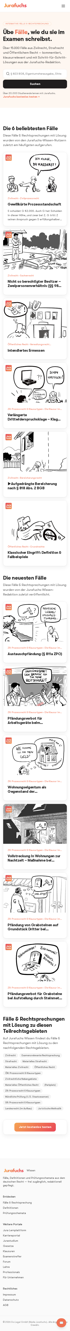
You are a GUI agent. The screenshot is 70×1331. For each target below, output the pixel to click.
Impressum (9, 1294)
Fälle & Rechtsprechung (17, 1202)
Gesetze (8, 1245)
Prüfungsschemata (14, 1213)
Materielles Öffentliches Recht (21, 1084)
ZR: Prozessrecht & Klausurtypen (22, 1090)
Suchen (35, 84)
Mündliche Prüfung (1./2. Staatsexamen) (27, 1096)
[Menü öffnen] (63, 6)
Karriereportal (11, 1235)
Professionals (11, 1272)
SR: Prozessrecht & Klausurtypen (22, 1102)
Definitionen (10, 1207)
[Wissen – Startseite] (15, 6)
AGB (5, 1305)
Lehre (6, 1266)
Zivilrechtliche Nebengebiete (21, 1078)
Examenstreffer (12, 1256)
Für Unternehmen (13, 1277)
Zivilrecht (10, 1055)
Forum (6, 1261)
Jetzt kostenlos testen (35, 1127)
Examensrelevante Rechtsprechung (41, 1055)
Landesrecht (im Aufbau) (18, 1108)
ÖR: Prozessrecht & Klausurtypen (23, 1073)
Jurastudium (10, 1240)
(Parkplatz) (50, 1084)
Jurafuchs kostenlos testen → (21, 96)
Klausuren (9, 1251)
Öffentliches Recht (44, 1067)
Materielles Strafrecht (35, 1061)
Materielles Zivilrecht (16, 1067)
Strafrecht (11, 1061)
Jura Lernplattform (14, 1230)
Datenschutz (11, 1299)
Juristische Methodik (49, 1108)
